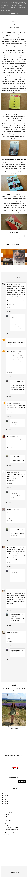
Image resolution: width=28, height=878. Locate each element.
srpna (7, 818)
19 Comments (17, 27)
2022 (5, 795)
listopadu (8, 812)
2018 (5, 803)
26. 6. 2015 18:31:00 (16, 284)
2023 (5, 793)
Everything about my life (12, 518)
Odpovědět (9, 307)
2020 (5, 799)
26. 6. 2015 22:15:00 (17, 351)
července (8, 820)
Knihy (13, 21)
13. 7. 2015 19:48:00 (15, 591)
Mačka (9, 632)
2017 (5, 805)
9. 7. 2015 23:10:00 (20, 547)
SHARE (7, 235)
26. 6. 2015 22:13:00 (17, 340)
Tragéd (9, 591)
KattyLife (16, 559)
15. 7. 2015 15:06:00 (15, 632)
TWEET (13, 235)
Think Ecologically (9, 832)
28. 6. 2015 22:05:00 (17, 403)
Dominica (9, 284)
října (7, 814)
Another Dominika (15, 316)
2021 (5, 797)
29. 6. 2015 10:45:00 (14, 436)
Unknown (9, 340)
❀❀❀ (8, 638)
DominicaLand (10, 304)
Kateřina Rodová (11, 547)
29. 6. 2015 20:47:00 (15, 509)
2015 (5, 809)
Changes (7, 831)
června (7, 822)
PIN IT (15, 238)
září (6, 816)
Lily (8, 436)
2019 (5, 801)
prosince (8, 811)
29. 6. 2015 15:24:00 (15, 472)
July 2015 (7, 824)
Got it (19, 13)
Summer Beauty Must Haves (12, 827)
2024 (5, 792)
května (7, 834)
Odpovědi (9, 311)
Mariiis (9, 509)
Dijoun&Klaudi (10, 480)
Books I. (7, 825)
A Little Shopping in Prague (12, 829)
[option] (14, 258)
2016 (5, 807)
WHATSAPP (8, 238)
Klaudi (9, 472)
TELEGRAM (21, 235)
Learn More (11, 13)
